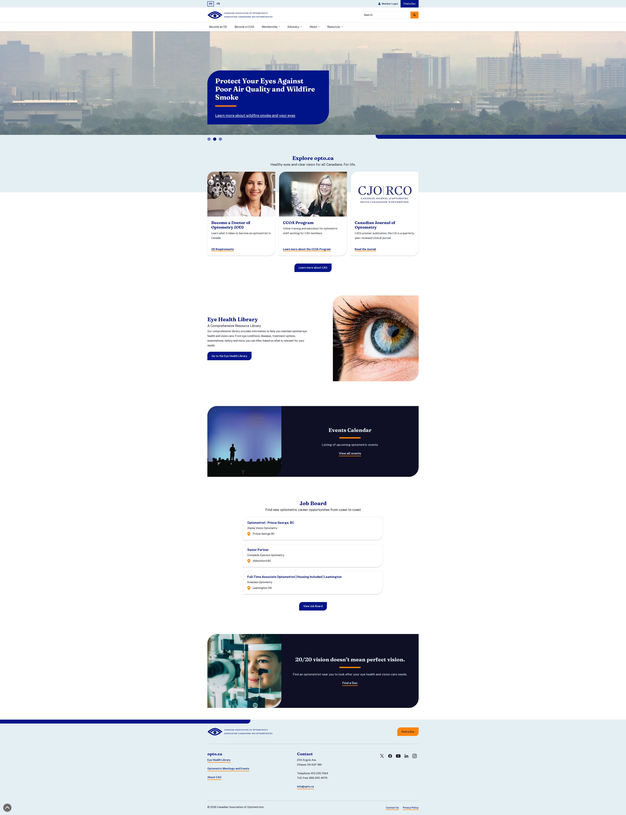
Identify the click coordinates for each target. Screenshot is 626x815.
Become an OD (218, 26)
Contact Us (392, 799)
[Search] (414, 15)
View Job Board (313, 598)
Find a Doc (410, 3)
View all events (350, 445)
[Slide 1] (214, 131)
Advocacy (293, 26)
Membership (270, 26)
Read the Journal (365, 241)
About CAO (214, 769)
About (314, 26)
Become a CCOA (244, 26)
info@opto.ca (305, 778)
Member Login (390, 3)
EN (210, 3)
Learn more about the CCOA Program (307, 241)
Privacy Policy (411, 799)
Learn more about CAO (313, 259)
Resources (334, 26)
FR (218, 3)
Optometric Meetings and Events (228, 760)
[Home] (240, 15)
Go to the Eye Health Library (229, 347)
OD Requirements (222, 241)
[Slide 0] (209, 131)
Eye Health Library (219, 751)
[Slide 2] (220, 131)
